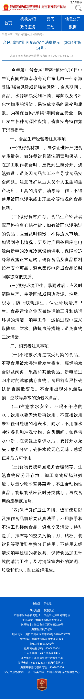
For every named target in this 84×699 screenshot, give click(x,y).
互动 (50, 27)
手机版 (48, 603)
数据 (73, 27)
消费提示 (39, 34)
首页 (8, 23)
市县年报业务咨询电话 (27, 615)
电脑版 (36, 603)
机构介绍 (28, 19)
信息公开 (73, 19)
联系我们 (49, 610)
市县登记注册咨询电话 (57, 615)
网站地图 (35, 610)
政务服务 (28, 27)
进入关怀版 (76, 2)
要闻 (50, 19)
